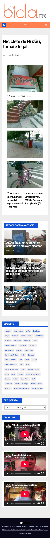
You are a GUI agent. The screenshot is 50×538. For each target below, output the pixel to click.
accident (8, 331)
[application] (25, 434)
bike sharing (39, 336)
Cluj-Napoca (9, 350)
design (23, 355)
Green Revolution (11, 364)
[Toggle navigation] (25, 25)
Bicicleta (18, 55)
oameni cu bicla (33, 369)
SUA (33, 379)
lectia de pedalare (11, 369)
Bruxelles (27, 341)
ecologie (31, 355)
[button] (46, 25)
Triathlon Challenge (21, 384)
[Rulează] (7, 443)
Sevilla (7, 379)
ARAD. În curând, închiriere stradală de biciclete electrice (24, 244)
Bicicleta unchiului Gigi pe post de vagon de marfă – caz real (15, 200)
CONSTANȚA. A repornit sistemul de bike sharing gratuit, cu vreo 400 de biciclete (21, 297)
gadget (34, 360)
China (35, 341)
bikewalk (8, 341)
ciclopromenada (10, 345)
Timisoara (8, 384)
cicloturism (32, 345)
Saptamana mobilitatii (33, 374)
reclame (20, 374)
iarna (21, 364)
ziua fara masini (37, 388)
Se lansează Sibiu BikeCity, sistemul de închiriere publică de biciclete (24, 270)
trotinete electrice (36, 384)
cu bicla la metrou (11, 355)
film (20, 360)
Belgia (7, 336)
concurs (19, 350)
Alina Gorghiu (18, 331)
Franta (27, 360)
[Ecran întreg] (42, 443)
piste (13, 374)
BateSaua (36, 331)
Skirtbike (15, 379)
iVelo (27, 364)
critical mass (29, 350)
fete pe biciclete (10, 360)
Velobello (8, 388)
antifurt (28, 331)
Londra (23, 369)
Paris (7, 374)
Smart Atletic (25, 379)
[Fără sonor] (38, 443)
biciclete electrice (26, 336)
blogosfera (17, 341)
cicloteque (22, 345)
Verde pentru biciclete (21, 388)
